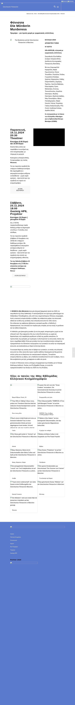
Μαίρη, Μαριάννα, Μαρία (19, 462)
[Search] (54, 7)
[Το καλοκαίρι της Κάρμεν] (51, 470)
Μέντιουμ (41, 494)
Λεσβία (14, 478)
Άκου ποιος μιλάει (17, 413)
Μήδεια (41, 446)
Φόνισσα (14, 510)
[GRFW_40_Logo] (9, 7)
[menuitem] (54, 7)
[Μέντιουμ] (51, 486)
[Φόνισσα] (24, 502)
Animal (14, 446)
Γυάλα (13, 430)
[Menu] (58, 6)
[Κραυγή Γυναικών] (24, 486)
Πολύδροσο (42, 462)
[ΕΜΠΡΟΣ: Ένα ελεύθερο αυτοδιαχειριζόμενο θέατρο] (51, 405)
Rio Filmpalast (14, 546)
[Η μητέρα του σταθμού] (51, 422)
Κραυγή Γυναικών (17, 494)
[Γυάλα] (24, 422)
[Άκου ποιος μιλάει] (24, 405)
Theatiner (12, 550)
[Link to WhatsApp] (72, 7)
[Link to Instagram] (69, 7)
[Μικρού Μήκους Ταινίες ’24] (24, 389)
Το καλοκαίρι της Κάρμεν (46, 478)
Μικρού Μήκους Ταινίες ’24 (19, 397)
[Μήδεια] (51, 438)
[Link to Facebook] (64, 7)
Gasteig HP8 (13, 553)
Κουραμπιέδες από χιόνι (45, 397)
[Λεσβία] (24, 470)
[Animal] (24, 438)
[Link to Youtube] (66, 7)
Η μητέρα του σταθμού (45, 430)
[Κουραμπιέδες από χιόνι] (51, 389)
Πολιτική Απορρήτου (15, 537)
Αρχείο (12, 543)
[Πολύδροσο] (51, 454)
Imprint (12, 534)
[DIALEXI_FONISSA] (20, 295)
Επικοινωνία (13, 540)
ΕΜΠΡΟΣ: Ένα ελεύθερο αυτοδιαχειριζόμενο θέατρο (46, 414)
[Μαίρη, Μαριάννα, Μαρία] (24, 454)
